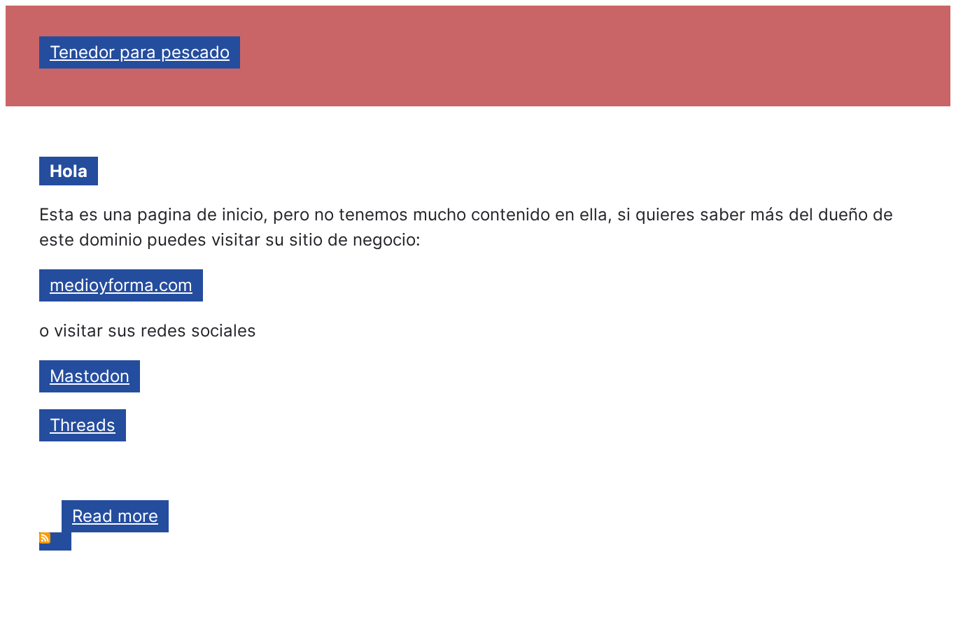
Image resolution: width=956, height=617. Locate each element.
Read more (120, 519)
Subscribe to (55, 541)
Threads (82, 425)
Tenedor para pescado (140, 52)
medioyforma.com (121, 285)
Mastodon (89, 376)
